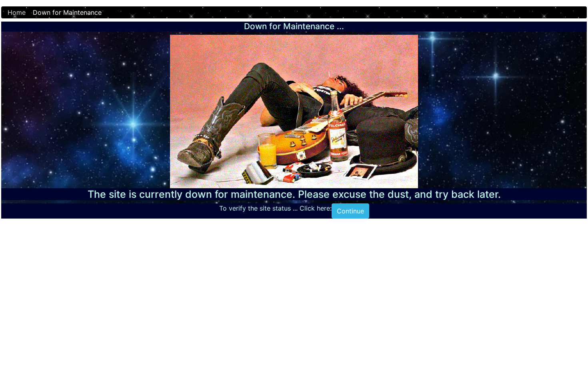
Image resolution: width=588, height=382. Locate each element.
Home (17, 12)
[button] (563, 358)
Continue (350, 211)
